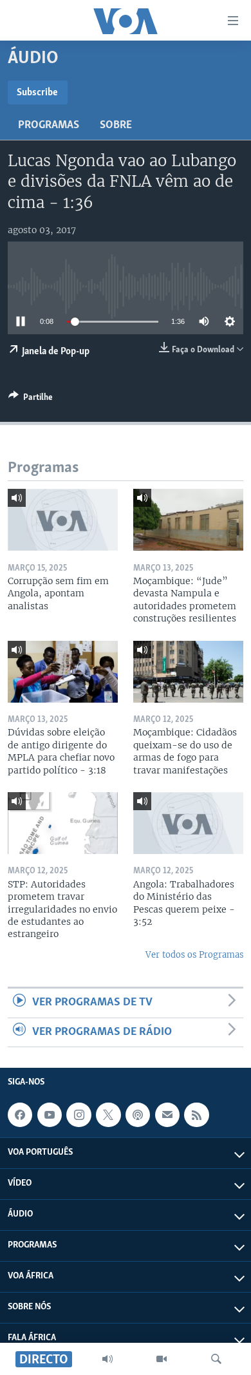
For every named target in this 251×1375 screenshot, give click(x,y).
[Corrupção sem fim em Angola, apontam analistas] (63, 520)
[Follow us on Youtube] (49, 1115)
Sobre (116, 125)
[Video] (161, 1359)
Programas (48, 125)
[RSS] (196, 1115)
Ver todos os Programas (194, 954)
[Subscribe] (167, 1115)
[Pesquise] (216, 1359)
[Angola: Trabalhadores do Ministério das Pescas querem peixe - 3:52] (188, 823)
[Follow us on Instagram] (78, 1115)
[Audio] (107, 1359)
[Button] (30, 399)
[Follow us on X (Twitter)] (108, 1115)
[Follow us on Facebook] (20, 1115)
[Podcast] (138, 1115)
